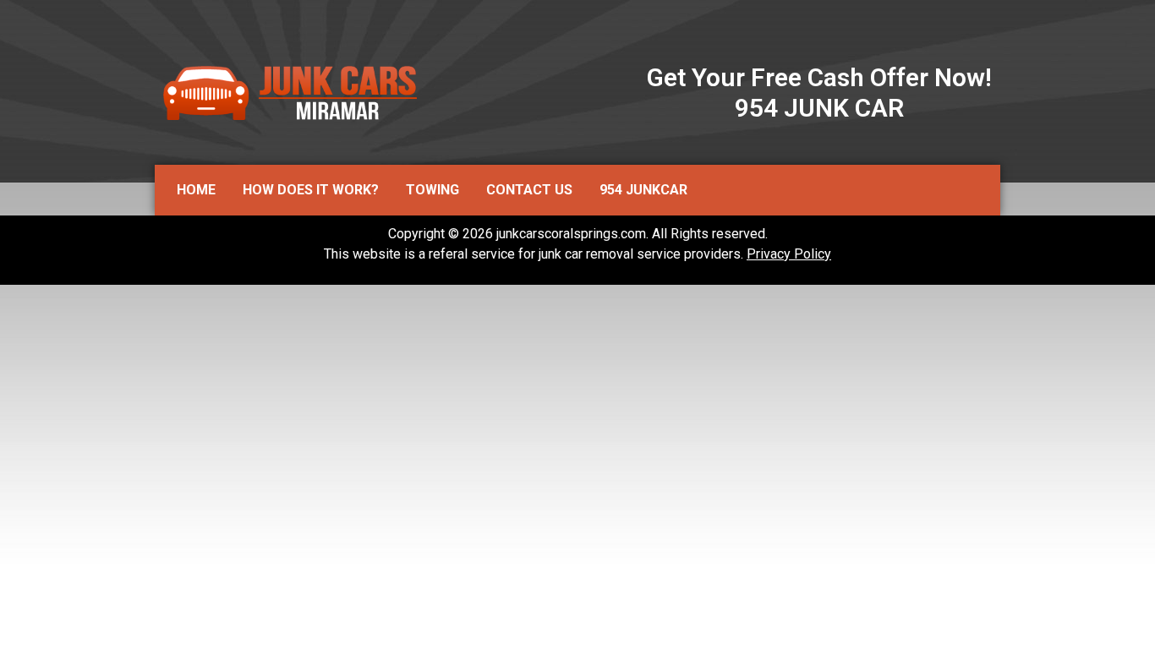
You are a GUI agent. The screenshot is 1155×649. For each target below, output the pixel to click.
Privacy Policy (789, 254)
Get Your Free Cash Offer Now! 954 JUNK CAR (819, 93)
